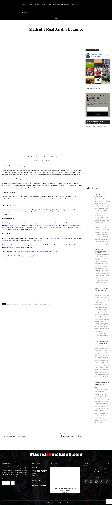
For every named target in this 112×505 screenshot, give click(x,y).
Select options (65, 492)
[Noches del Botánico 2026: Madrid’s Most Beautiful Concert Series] (89, 195)
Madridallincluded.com (92, 49)
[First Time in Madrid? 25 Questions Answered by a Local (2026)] (89, 252)
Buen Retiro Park (7, 240)
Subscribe (98, 114)
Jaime (35, 160)
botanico (9, 304)
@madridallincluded (97, 54)
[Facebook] (4, 483)
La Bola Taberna (14, 225)
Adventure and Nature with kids (70, 436)
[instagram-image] (90, 63)
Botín (5, 227)
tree (49, 304)
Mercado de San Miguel (49, 225)
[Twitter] (12, 483)
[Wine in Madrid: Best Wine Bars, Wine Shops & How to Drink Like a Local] (89, 344)
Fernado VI (23, 304)
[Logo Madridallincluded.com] (56, 454)
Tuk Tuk (54, 251)
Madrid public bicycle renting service (35, 251)
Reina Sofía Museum (57, 238)
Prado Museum (38, 240)
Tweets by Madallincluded (93, 88)
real (45, 304)
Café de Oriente (52, 227)
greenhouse (30, 304)
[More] (92, 38)
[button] (56, 18)
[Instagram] (8, 483)
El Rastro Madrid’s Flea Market (14, 436)
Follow (107, 55)
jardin (36, 304)
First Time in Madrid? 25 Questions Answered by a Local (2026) (100, 251)
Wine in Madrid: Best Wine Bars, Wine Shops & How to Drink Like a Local (101, 343)
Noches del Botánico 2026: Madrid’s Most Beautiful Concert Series (101, 194)
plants (41, 304)
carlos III (15, 304)
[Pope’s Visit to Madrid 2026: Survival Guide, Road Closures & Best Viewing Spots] (89, 385)
